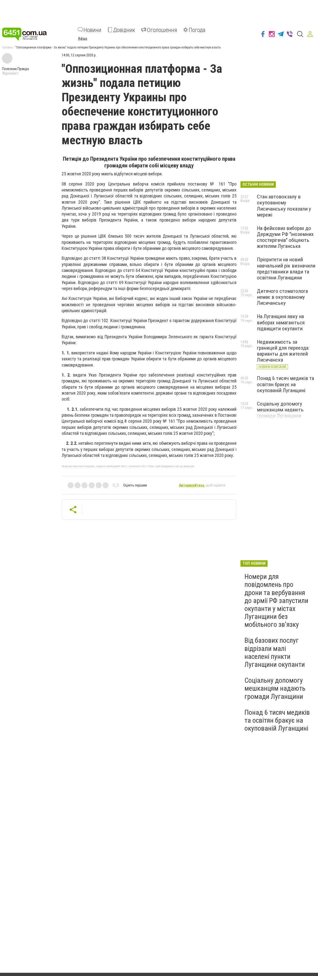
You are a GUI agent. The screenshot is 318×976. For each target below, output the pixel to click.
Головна (7, 47)
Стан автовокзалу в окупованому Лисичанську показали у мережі (284, 206)
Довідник (124, 29)
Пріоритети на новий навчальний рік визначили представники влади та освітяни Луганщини (286, 268)
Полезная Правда (15, 69)
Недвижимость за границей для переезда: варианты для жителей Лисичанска (283, 351)
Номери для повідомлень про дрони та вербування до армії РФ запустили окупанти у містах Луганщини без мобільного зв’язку (276, 600)
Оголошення (162, 29)
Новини (92, 29)
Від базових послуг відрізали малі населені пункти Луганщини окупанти (274, 652)
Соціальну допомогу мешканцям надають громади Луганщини (280, 410)
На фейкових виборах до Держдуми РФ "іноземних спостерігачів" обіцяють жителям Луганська (285, 237)
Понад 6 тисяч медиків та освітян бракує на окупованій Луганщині (285, 384)
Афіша (82, 38)
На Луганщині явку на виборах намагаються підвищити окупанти (281, 322)
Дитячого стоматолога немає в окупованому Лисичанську (282, 297)
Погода (197, 29)
